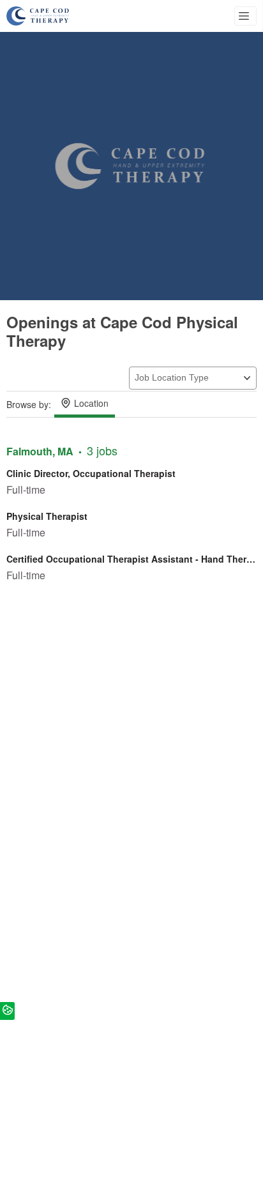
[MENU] (245, 16)
